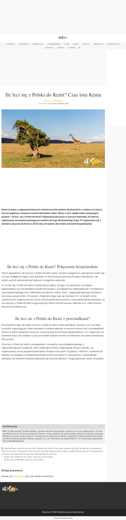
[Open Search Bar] (80, 47)
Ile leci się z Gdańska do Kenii (39, 448)
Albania (11, 44)
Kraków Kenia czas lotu (79, 451)
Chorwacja (38, 44)
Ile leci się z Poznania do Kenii (20, 451)
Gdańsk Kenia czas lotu (14, 448)
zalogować (18, 476)
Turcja (60, 48)
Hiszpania (99, 44)
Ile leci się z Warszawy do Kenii (48, 451)
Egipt (76, 44)
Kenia (47, 100)
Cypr (66, 44)
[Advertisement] (63, 17)
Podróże (57, 100)
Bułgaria (24, 44)
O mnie (71, 48)
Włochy (49, 48)
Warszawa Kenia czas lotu (22, 454)
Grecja (86, 44)
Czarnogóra (53, 44)
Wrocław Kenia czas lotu (46, 454)
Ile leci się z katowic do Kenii (66, 448)
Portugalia (114, 44)
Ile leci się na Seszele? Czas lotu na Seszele (23, 459)
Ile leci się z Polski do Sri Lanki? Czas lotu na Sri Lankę (28, 457)
